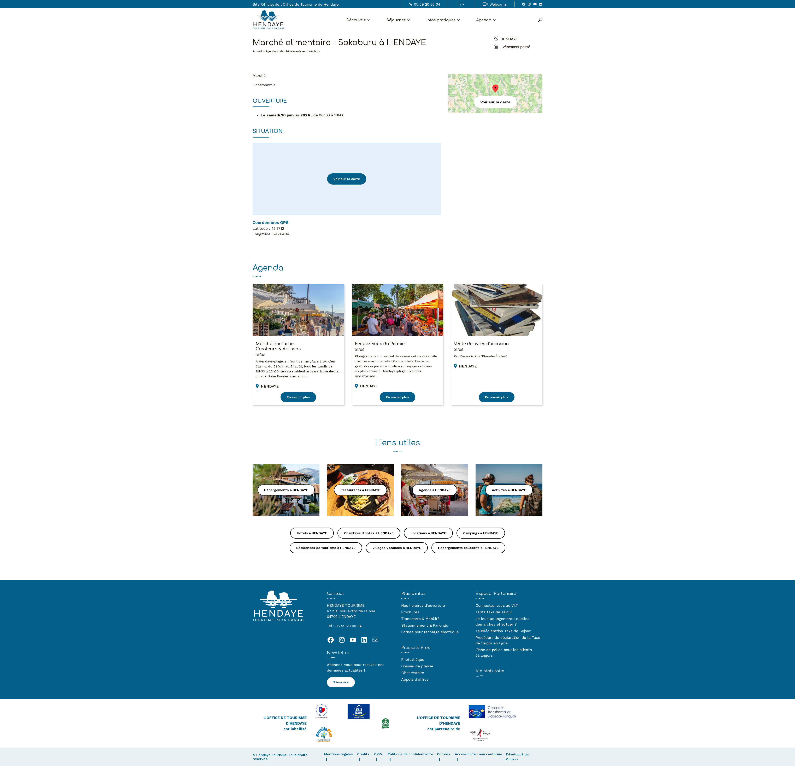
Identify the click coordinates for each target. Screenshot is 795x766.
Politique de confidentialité (410, 754)
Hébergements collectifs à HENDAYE (468, 548)
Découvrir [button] (356, 20)
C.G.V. (378, 754)
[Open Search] (540, 20)
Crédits (363, 754)
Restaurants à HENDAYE (360, 490)
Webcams (498, 4)
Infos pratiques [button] (440, 20)
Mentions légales (338, 754)
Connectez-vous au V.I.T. (497, 605)
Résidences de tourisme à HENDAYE (325, 548)
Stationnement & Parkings (424, 625)
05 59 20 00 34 (427, 4)
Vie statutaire (490, 671)
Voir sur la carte (346, 179)
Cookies (443, 754)
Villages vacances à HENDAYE (396, 548)
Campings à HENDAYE (480, 533)
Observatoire (412, 673)
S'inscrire (341, 682)
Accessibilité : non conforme (478, 754)
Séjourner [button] (396, 20)
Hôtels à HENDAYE (312, 533)
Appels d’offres (415, 679)
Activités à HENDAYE (509, 490)
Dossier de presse (417, 666)
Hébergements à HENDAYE (286, 490)
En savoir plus (298, 397)
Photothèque (412, 659)
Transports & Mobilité (420, 618)
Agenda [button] (483, 20)
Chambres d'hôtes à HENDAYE (369, 533)
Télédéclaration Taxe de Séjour (503, 631)
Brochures (410, 612)
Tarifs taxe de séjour (494, 612)
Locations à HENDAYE (428, 533)
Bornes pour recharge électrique (430, 632)
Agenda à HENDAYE (434, 490)
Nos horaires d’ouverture (423, 605)
